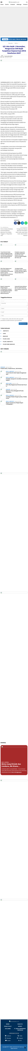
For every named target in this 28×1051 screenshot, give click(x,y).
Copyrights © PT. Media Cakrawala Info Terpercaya (13, 1047)
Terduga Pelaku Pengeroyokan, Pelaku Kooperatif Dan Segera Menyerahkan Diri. (21, 270)
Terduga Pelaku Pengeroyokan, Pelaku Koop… (16, 397)
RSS (21, 1040)
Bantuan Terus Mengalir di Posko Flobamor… (15, 391)
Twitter (20, 1036)
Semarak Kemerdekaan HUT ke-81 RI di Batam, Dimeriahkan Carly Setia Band (21, 288)
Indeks (7, 1024)
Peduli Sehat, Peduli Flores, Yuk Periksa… (12, 368)
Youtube (8, 1040)
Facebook (9, 1036)
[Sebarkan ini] (15, 223)
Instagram (21, 1038)
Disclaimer (8, 1028)
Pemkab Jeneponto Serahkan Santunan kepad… (16, 379)
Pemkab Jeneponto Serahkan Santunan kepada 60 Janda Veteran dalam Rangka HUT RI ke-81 (20, 254)
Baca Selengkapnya (17, 772)
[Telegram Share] (22, 223)
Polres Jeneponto (8, 341)
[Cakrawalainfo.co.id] (14, 2)
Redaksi (20, 1026)
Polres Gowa (6, 339)
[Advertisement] (14, 22)
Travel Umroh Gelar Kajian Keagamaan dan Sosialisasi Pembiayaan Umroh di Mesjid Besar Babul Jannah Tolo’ (7, 254)
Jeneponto (6, 331)
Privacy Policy (7, 1026)
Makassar (5, 336)
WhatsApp (9, 1038)
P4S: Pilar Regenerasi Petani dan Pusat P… (16, 385)
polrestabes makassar (9, 344)
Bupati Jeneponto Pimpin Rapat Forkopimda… (14, 403)
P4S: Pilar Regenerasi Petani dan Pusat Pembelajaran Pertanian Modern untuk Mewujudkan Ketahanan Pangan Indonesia (7, 272)
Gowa (4, 333)
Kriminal (7, 762)
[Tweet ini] (18, 223)
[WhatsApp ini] (25, 223)
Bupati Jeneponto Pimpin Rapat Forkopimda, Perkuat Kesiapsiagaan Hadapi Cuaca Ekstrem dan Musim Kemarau (6, 290)
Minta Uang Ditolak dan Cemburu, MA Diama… (11, 765)
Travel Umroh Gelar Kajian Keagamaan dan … (16, 373)
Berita (7, 371)
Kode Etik (20, 1024)
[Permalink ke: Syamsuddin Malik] (2, 56)
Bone (10, 383)
